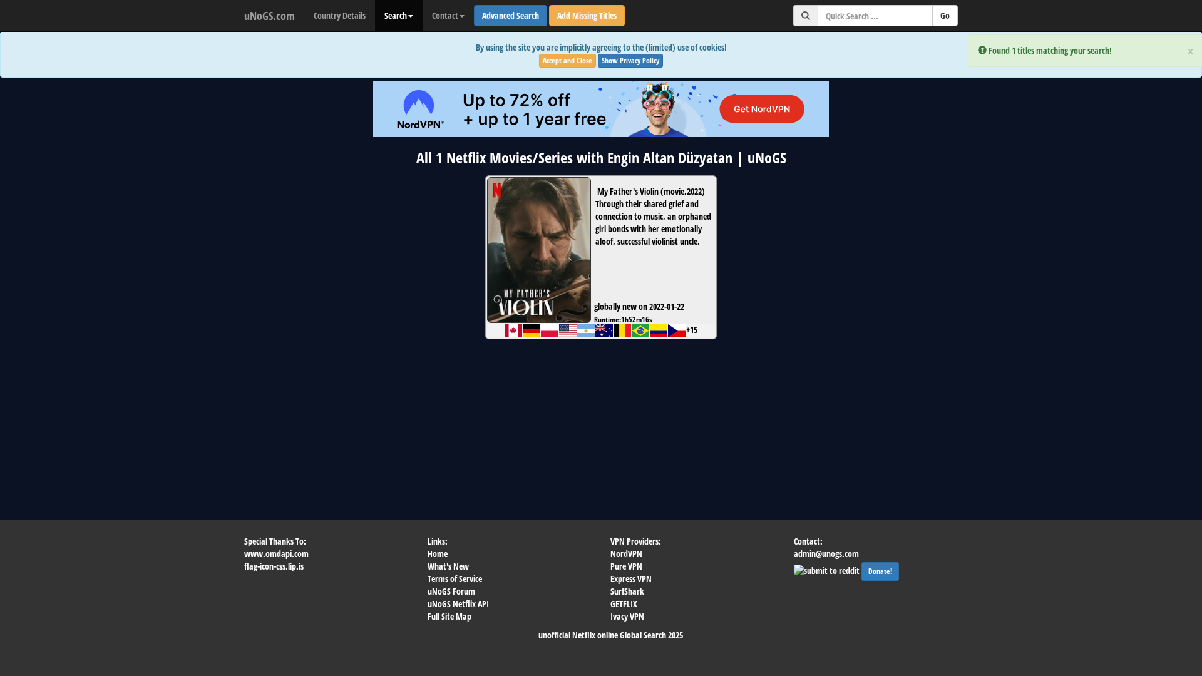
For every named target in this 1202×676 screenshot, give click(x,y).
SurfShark (627, 591)
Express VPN (631, 579)
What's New (448, 566)
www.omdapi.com (276, 554)
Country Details (340, 15)
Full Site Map (449, 616)
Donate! (880, 571)
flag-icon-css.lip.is (274, 566)
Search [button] (395, 15)
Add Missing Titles (587, 15)
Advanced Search (510, 15)
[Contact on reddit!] (827, 569)
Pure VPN (626, 566)
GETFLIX (623, 604)
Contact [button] (445, 15)
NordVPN (626, 554)
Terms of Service (455, 579)
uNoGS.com (269, 15)
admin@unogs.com (826, 554)
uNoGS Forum (451, 591)
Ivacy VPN (627, 616)
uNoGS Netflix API (458, 604)
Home (438, 554)
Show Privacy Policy (630, 60)
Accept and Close (567, 60)
